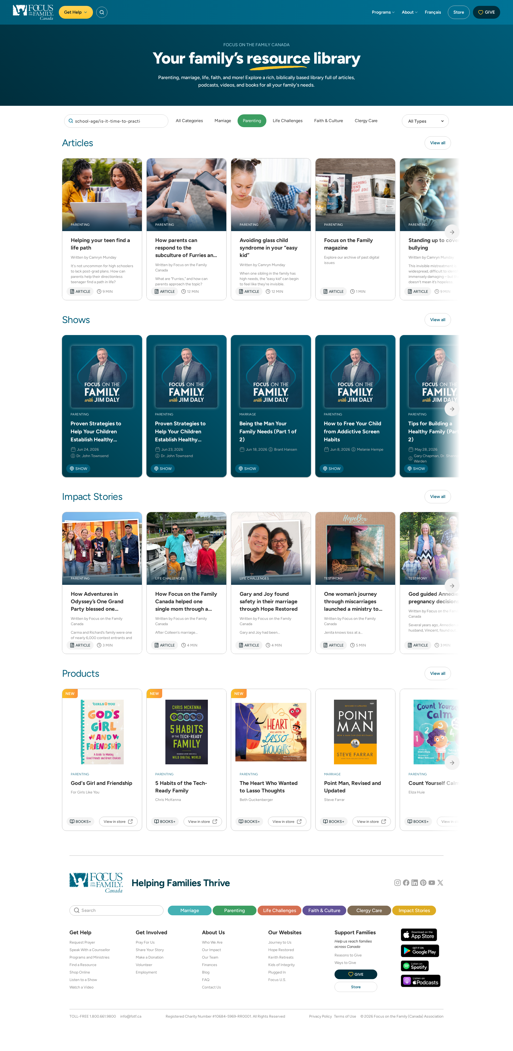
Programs (381, 12)
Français (433, 12)
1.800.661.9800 (103, 1016)
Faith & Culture (328, 120)
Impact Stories (414, 910)
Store (458, 12)
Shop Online (79, 972)
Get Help (73, 12)
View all (437, 142)
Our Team (210, 957)
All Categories (189, 120)
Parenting (252, 120)
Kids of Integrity (281, 965)
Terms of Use (345, 1016)
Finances (209, 965)
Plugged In (277, 972)
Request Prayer (82, 942)
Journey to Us (280, 942)
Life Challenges (287, 120)
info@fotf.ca (130, 1016)
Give (490, 12)
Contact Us (211, 987)
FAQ (205, 980)
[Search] (116, 121)
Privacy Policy (320, 1016)
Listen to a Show (83, 980)
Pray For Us (145, 942)
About (408, 12)
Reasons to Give (348, 955)
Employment (146, 972)
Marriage (223, 120)
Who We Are (212, 942)
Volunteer (144, 965)
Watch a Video (81, 987)
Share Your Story (150, 950)
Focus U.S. (277, 980)
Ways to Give (345, 962)
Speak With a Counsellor (89, 950)
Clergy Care (366, 120)
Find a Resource (82, 965)
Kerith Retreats (281, 957)
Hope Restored (281, 950)
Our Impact (211, 950)
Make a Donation (150, 957)
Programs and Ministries (89, 957)
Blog (205, 972)
